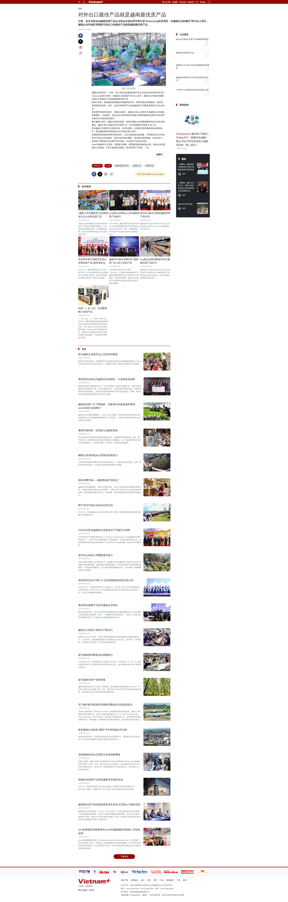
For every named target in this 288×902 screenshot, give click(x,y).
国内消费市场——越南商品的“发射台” (98, 480)
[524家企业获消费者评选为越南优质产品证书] (155, 246)
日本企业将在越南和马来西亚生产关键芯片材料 (104, 530)
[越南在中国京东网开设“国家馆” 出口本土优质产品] (124, 246)
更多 (84, 349)
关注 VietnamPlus (144, 174)
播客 (184, 159)
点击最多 (184, 34)
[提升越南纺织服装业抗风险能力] (156, 662)
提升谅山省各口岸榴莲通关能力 (95, 555)
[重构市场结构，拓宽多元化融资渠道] (156, 438)
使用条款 (134, 880)
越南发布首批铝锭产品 (185, 53)
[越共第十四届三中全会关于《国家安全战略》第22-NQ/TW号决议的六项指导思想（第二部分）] (193, 119)
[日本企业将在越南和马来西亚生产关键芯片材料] (156, 537)
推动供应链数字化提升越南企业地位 (98, 605)
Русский (202, 2)
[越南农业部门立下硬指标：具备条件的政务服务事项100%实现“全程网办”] (156, 411)
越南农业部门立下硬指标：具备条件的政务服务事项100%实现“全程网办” (106, 406)
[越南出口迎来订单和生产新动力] (156, 637)
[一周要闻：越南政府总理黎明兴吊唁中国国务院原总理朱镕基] (202, 168)
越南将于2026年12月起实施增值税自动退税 (192, 66)
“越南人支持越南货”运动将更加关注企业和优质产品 (93, 215)
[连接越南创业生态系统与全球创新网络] (156, 762)
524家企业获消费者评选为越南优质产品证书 (155, 261)
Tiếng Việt (166, 2)
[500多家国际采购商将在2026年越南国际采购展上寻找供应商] (156, 837)
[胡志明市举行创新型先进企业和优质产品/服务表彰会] (93, 246)
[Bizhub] (124, 872)
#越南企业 (137, 166)
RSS (142, 880)
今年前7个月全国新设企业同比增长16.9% (192, 90)
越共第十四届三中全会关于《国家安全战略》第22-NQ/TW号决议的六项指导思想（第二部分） (192, 139)
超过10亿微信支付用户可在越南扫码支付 (192, 39)
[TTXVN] (84, 872)
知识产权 (124, 880)
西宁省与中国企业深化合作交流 (95, 505)
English (175, 2)
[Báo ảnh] (187, 872)
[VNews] (94, 872)
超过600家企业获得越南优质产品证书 (155, 215)
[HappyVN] (202, 872)
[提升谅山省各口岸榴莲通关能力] (156, 562)
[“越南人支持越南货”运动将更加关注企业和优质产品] (93, 200)
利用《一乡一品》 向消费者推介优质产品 (92, 310)
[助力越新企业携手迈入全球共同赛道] (156, 361)
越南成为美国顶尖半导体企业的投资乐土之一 (192, 78)
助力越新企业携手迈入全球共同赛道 (98, 354)
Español (191, 2)
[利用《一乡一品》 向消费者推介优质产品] (93, 295)
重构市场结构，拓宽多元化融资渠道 (98, 430)
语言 (155, 880)
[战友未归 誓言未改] (202, 208)
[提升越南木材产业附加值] (156, 687)
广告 (178, 880)
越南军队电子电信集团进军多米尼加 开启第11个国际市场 (109, 804)
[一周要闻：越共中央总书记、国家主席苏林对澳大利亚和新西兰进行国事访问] (202, 187)
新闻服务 (170, 880)
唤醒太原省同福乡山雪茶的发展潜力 (98, 455)
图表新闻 (184, 105)
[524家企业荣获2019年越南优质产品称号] (124, 200)
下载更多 (124, 856)
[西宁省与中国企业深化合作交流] (156, 512)
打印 (80, 47)
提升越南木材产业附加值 (91, 679)
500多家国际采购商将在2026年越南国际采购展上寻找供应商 (109, 831)
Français (183, 2)
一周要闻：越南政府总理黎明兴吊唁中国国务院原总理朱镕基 (186, 167)
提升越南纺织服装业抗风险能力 (95, 654)
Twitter (80, 41)
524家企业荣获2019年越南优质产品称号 (124, 215)
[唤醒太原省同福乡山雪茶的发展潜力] (156, 462)
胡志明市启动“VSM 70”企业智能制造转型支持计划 (105, 580)
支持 (149, 880)
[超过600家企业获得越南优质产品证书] (155, 200)
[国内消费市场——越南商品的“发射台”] (156, 487)
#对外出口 (97, 166)
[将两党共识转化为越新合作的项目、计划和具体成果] (156, 386)
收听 (184, 174)
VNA (162, 880)
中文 (196, 2)
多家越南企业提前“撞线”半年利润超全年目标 (102, 729)
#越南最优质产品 (121, 166)
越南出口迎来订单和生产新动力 (95, 630)
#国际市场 (149, 166)
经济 (80, 8)
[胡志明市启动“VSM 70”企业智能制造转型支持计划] (156, 587)
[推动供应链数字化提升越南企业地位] (156, 612)
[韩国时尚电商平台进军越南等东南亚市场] (156, 787)
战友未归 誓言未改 (185, 204)
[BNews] (114, 872)
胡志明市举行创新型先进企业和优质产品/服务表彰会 (92, 261)
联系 (185, 880)
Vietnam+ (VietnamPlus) (96, 2)
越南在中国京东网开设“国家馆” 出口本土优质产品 (123, 261)
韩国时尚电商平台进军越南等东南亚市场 (100, 779)
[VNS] (139, 872)
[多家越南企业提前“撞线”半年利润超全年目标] (156, 737)
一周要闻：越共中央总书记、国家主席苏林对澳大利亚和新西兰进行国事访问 (186, 187)
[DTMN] (171, 872)
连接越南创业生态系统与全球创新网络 (99, 754)
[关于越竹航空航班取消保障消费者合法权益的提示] (156, 712)
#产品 (108, 166)
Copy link (80, 53)
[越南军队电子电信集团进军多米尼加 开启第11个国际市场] (156, 812)
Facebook (80, 35)
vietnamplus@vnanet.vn (139, 892)
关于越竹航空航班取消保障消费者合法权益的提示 (105, 704)
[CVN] (155, 872)
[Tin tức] (104, 872)
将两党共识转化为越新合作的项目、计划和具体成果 (106, 379)
